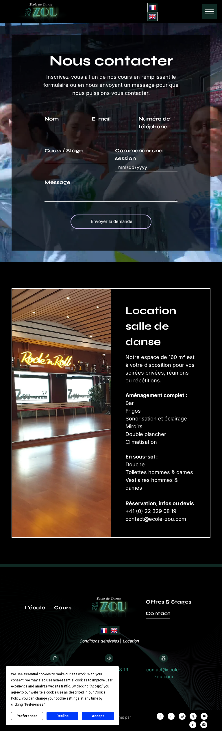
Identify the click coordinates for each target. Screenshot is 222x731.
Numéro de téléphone (154, 123)
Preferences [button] (34, 704)
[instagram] (182, 717)
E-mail (101, 119)
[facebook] (160, 717)
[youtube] (204, 717)
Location (131, 640)
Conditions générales (99, 640)
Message (57, 182)
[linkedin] (171, 717)
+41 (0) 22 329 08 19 (150, 511)
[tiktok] (192, 725)
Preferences (27, 716)
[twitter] (193, 717)
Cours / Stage (64, 150)
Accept (98, 716)
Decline (62, 716)
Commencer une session (138, 154)
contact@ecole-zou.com (155, 519)
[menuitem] (35, 607)
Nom (52, 119)
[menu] (209, 11)
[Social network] (203, 725)
